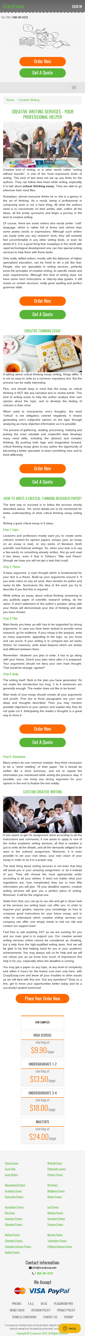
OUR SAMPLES (42, 1022)
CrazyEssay (13, 6)
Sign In (77, 6)
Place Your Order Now (42, 998)
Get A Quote (42, 72)
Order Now (42, 61)
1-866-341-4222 (20, 17)
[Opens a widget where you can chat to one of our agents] (69, 1329)
